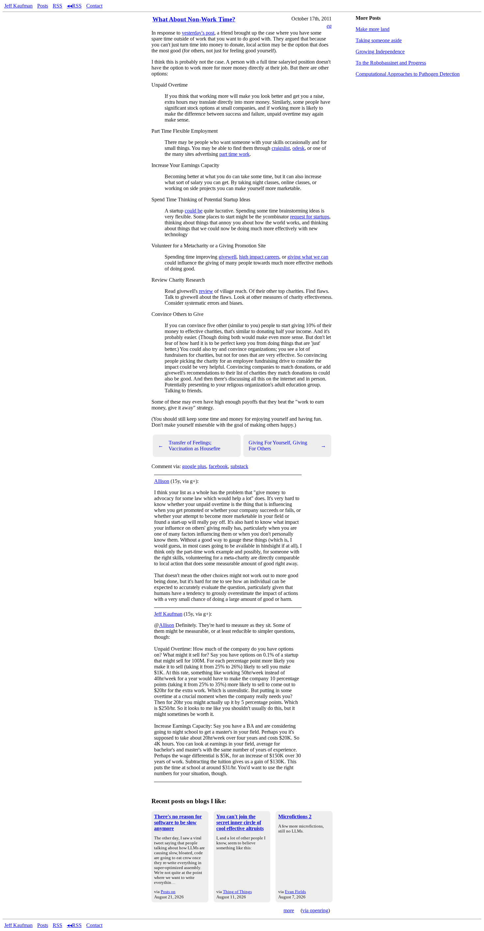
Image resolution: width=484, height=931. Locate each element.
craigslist (281, 148)
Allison (161, 481)
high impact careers (259, 257)
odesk (298, 148)
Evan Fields (295, 891)
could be (193, 210)
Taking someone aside (379, 40)
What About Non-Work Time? (193, 19)
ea (329, 26)
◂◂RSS (74, 6)
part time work (234, 154)
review (206, 291)
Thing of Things (237, 891)
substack (239, 466)
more (288, 910)
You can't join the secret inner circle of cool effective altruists (240, 822)
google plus (194, 466)
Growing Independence (380, 51)
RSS (57, 6)
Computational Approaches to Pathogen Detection (408, 74)
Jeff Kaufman (18, 6)
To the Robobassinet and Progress (391, 63)
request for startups (309, 216)
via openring (315, 910)
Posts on (168, 891)
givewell (227, 257)
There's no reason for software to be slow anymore (178, 822)
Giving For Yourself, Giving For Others (287, 445)
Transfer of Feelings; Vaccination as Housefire (189, 445)
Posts (42, 6)
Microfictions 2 (294, 816)
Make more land (373, 29)
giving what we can (307, 257)
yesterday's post (198, 33)
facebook (218, 466)
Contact (94, 6)
